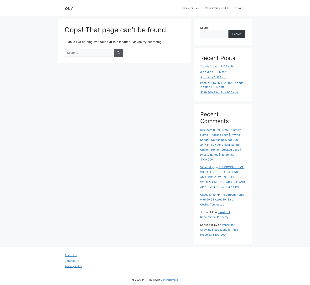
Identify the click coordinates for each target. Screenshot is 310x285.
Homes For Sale (190, 8)
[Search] (118, 53)
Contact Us (72, 260)
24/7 (69, 8)
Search (204, 27)
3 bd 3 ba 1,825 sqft (213, 72)
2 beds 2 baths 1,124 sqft (216, 66)
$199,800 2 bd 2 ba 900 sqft (219, 92)
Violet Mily (207, 167)
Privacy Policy (73, 266)
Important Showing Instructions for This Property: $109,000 (219, 229)
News (239, 8)
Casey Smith (208, 194)
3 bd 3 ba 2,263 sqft (213, 77)
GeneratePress (169, 279)
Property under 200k (217, 8)
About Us (71, 255)
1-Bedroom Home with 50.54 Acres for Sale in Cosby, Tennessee (222, 199)
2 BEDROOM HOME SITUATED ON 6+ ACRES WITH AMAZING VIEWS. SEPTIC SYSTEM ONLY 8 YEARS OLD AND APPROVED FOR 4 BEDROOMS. (222, 177)
